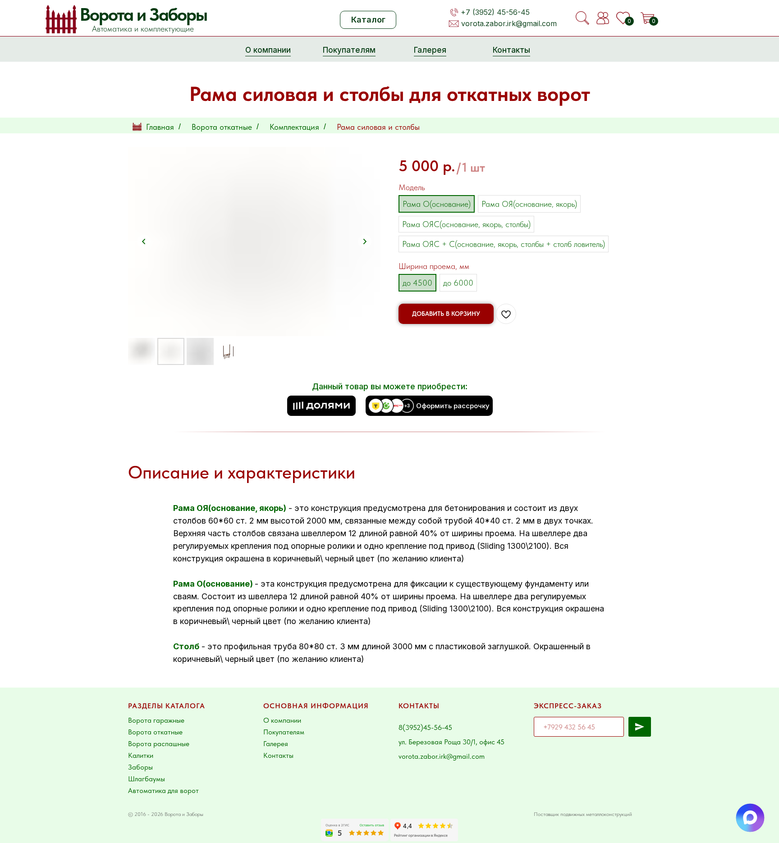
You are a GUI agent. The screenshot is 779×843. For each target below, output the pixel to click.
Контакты (278, 755)
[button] (321, 406)
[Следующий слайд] (364, 241)
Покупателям (283, 732)
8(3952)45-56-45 (425, 727)
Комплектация (294, 127)
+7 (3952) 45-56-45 (495, 12)
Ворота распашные (158, 743)
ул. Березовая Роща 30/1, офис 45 (451, 742)
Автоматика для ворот (163, 790)
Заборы (140, 767)
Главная (160, 127)
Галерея (275, 743)
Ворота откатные (222, 127)
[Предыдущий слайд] (144, 241)
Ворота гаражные (156, 720)
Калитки (140, 755)
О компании (282, 720)
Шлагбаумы (146, 779)
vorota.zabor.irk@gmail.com (509, 23)
